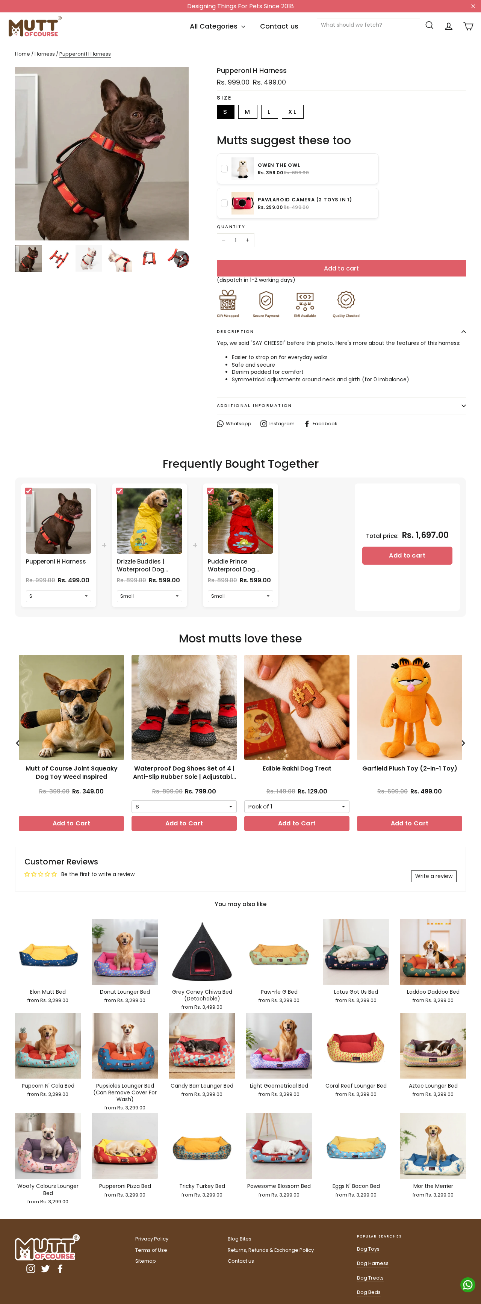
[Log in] (448, 26)
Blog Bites (239, 1238)
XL (292, 111)
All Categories (214, 26)
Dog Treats (370, 1277)
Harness (45, 53)
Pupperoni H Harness (56, 561)
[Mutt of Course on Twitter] (45, 1268)
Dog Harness (373, 1263)
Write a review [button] (433, 876)
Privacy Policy (151, 1238)
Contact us (279, 26)
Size (224, 98)
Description (235, 331)
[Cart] (468, 26)
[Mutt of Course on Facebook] (60, 1268)
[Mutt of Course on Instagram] (30, 1268)
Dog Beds (369, 1292)
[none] (28, 258)
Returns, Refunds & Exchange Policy (271, 1250)
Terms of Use (151, 1250)
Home (22, 53)
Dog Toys (368, 1249)
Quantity (231, 226)
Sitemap (145, 1261)
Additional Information (254, 405)
